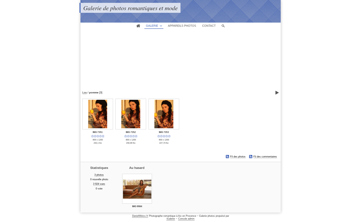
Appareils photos (182, 25)
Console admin (186, 218)
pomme (94, 92)
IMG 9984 (137, 206)
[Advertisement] (174, 63)
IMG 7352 (131, 132)
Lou (84, 92)
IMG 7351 (98, 132)
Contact (209, 25)
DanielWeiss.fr (140, 215)
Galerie (152, 25)
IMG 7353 (164, 132)
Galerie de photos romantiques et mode (130, 8)
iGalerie (171, 218)
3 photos (99, 174)
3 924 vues (99, 183)
